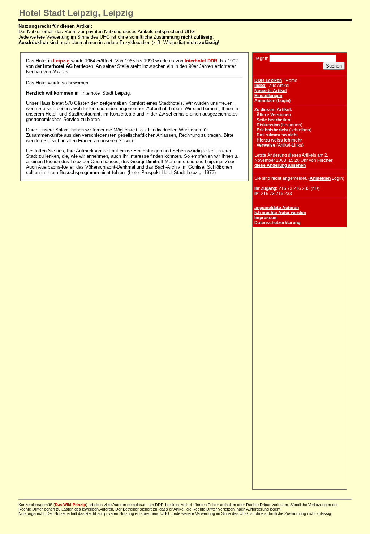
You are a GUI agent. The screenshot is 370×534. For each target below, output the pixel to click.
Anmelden (320, 178)
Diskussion (268, 124)
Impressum (266, 217)
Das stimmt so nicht (277, 135)
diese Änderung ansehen (280, 165)
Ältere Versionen (274, 114)
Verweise (266, 145)
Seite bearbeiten (273, 119)
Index (260, 85)
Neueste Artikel (270, 90)
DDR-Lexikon (268, 80)
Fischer (325, 160)
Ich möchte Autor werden (280, 212)
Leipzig (61, 61)
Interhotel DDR (201, 61)
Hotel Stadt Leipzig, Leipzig (76, 13)
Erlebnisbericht (272, 130)
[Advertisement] (299, 274)
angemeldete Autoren (276, 207)
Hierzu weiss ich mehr (279, 140)
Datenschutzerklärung (277, 222)
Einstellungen (268, 95)
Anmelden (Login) (272, 100)
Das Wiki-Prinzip (70, 505)
